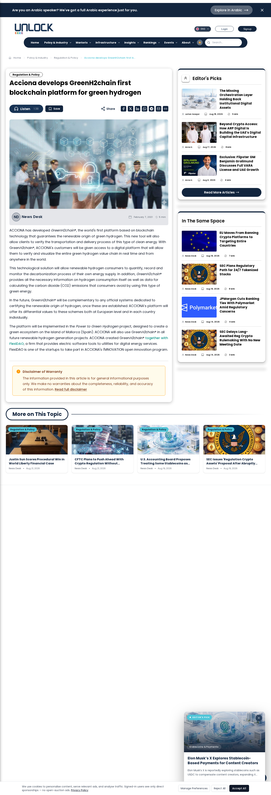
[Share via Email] (158, 108)
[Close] (259, 718)
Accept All (239, 788)
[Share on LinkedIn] (137, 108)
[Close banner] (262, 10)
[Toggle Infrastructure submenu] (119, 42)
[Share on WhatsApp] (144, 108)
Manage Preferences (194, 788)
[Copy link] (165, 108)
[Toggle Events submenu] (176, 42)
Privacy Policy (79, 790)
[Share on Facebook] (123, 108)
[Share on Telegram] (151, 108)
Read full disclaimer (71, 389)
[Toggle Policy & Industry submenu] (70, 42)
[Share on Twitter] (130, 108)
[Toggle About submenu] (193, 42)
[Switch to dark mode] (200, 43)
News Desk (32, 217)
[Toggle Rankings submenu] (159, 42)
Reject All (219, 788)
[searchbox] (223, 42)
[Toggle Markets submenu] (90, 42)
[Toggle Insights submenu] (138, 42)
